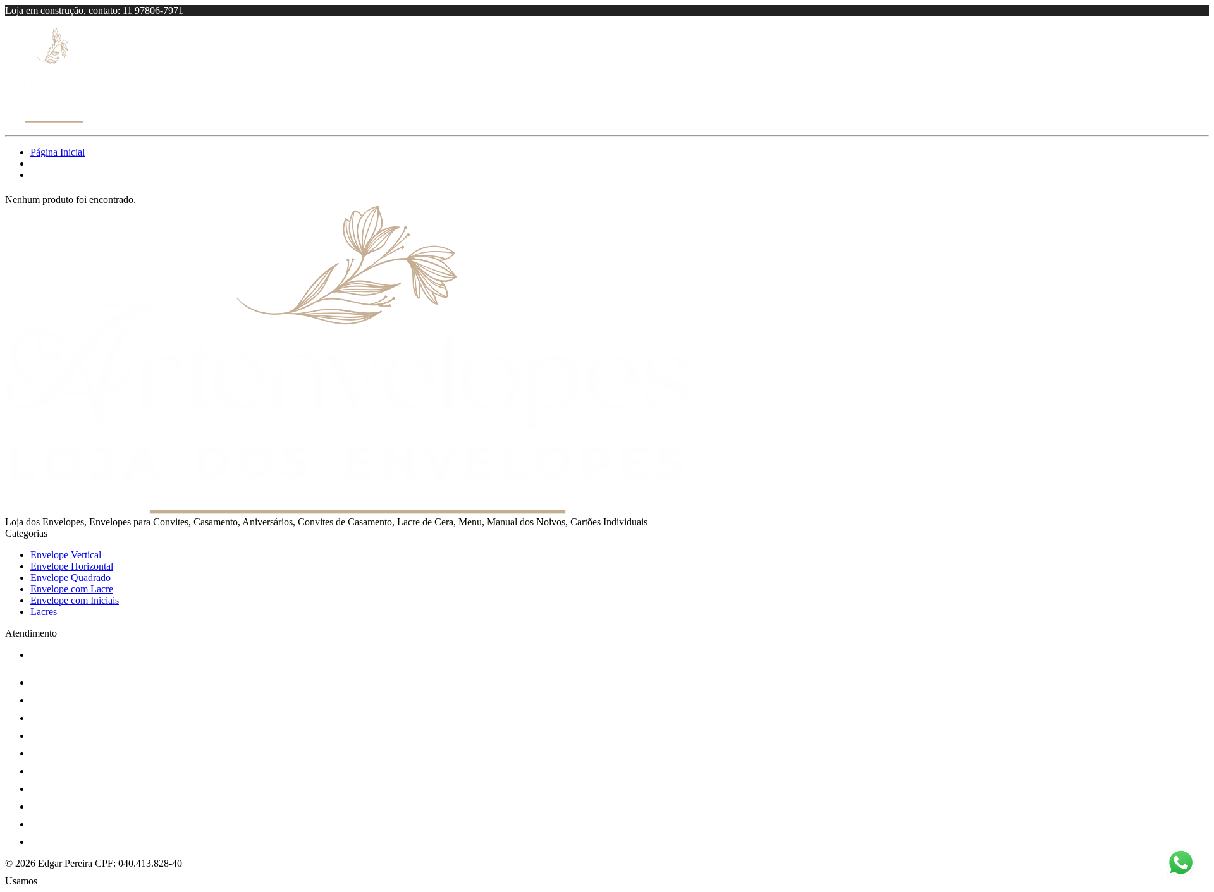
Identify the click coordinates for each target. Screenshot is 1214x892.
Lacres (43, 611)
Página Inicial (57, 152)
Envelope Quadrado (70, 577)
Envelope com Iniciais (74, 600)
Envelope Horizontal (71, 566)
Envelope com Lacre (71, 588)
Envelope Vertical (65, 554)
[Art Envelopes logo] (52, 119)
